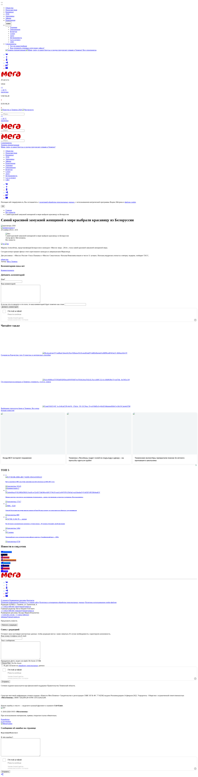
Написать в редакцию (9, 625)
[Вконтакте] (7, 55)
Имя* (3, 279)
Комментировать (7, 270)
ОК (3, 206)
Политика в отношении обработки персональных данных (62, 602)
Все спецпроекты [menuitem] (89, 50)
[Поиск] (2, 112)
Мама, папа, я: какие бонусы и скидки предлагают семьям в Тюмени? (28, 147)
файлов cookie (130, 202)
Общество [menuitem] (9, 8)
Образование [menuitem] (15, 29)
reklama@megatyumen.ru (10, 617)
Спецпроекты (6, 143)
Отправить (5, 682)
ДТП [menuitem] (7, 14)
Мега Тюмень (12, 261)
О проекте (5, 600)
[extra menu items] (8, 23)
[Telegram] (7, 63)
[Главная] (27, 76)
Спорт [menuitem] (12, 34)
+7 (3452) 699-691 (8, 607)
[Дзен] (7, 57)
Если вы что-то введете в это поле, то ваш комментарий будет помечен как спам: (32, 304)
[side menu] (2, 4)
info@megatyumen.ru (23, 607)
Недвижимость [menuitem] (16, 38)
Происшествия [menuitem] (11, 10)
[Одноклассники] (7, 60)
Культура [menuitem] (13, 31)
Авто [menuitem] (12, 36)
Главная (9, 210)
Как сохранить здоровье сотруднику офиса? (27, 48)
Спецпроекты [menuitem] (11, 44)
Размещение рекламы (17, 600)
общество (4, 259)
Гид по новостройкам (18, 46)
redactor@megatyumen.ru (24, 611)
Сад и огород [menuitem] (15, 40)
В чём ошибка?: (7, 737)
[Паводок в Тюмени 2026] (11, 110)
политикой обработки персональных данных (56, 202)
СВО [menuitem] (12, 42)
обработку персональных (28, 666)
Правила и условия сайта (29, 602)
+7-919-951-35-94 (7, 615)
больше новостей (7, 410)
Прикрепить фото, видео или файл (21, 661)
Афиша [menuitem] (8, 18)
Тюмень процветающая (10, 145)
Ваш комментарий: (8, 284)
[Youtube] (7, 68)
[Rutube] (7, 66)
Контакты (30, 600)
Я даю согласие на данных (24, 666)
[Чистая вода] (28, 110)
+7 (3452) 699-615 (22, 615)
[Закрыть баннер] (2, 2)
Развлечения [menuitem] (10, 20)
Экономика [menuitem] (10, 16)
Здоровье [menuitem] (13, 27)
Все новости (10, 212)
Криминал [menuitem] (10, 12)
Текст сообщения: (8, 640)
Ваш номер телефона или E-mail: (13, 636)
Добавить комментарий (10, 307)
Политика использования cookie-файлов (101, 602)
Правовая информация (10, 602)
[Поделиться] (2, 775)
